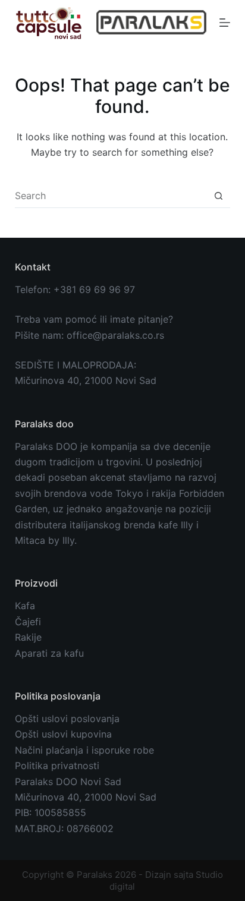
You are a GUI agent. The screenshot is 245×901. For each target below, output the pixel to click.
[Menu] (224, 22)
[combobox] (111, 195)
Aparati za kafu (49, 653)
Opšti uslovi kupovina (63, 734)
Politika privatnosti (57, 765)
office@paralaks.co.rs (115, 335)
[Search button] (218, 195)
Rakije (28, 637)
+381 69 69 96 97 (94, 289)
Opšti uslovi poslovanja (67, 718)
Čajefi (28, 622)
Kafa (25, 606)
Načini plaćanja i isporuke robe (84, 750)
